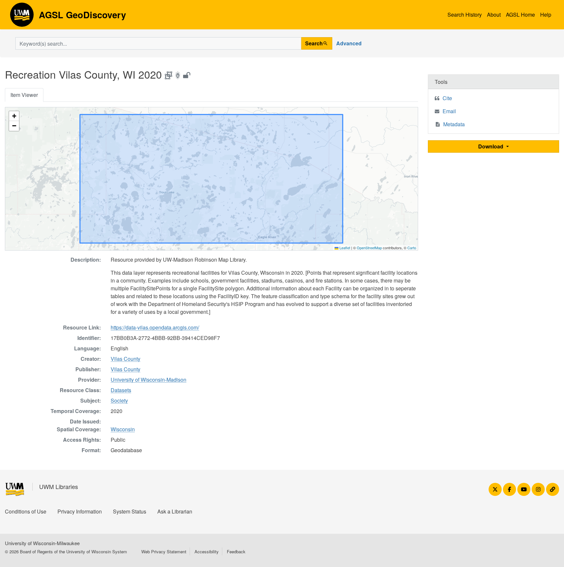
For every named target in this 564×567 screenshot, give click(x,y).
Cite (447, 98)
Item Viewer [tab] (24, 95)
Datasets (121, 390)
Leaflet (344, 247)
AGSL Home (520, 14)
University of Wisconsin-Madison (148, 379)
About (494, 14)
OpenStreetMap (369, 247)
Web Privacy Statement (163, 551)
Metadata (454, 124)
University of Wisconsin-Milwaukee (42, 543)
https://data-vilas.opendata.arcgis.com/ (155, 327)
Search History (464, 14)
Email (449, 111)
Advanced (349, 43)
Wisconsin (123, 429)
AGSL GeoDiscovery (22, 17)
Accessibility (207, 551)
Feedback (236, 551)
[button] (14, 116)
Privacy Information (79, 511)
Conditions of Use (25, 511)
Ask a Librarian (174, 511)
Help (545, 14)
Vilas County (125, 358)
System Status (129, 511)
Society (119, 400)
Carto (411, 247)
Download (491, 146)
